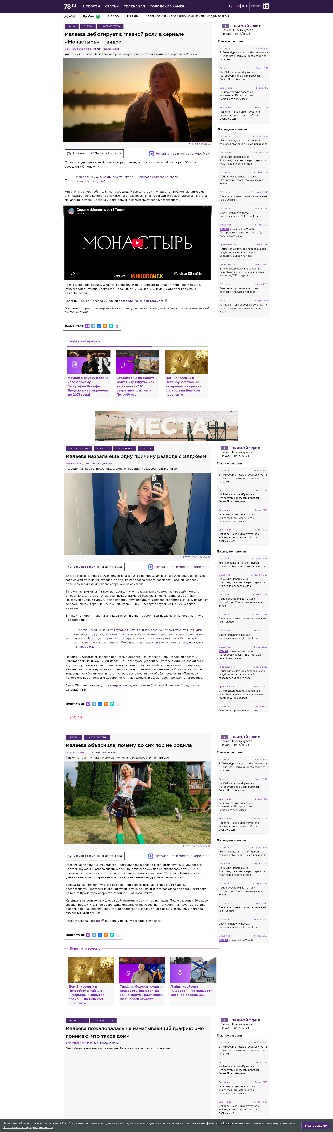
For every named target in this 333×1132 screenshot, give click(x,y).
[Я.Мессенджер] (111, 326)
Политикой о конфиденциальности (28, 1127)
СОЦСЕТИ (102, 448)
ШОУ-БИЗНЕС (125, 448)
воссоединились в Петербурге (141, 301)
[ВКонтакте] (99, 326)
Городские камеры (168, 6)
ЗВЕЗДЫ (146, 448)
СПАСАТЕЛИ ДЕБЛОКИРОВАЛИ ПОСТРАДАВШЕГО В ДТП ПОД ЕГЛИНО (193, 17)
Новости (91, 6)
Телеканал (134, 6)
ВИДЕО (88, 26)
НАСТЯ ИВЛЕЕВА (110, 26)
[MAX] (87, 326)
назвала (94, 921)
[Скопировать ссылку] (117, 326)
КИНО (72, 26)
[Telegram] (93, 326)
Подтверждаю (316, 1125)
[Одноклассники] (105, 326)
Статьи (112, 6)
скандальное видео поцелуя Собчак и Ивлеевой (143, 685)
